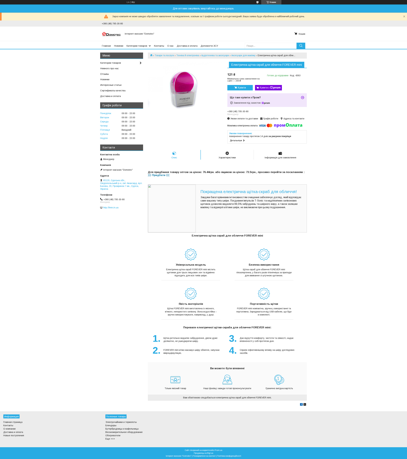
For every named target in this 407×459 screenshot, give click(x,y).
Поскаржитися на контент (204, 456)
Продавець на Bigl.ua (203, 453)
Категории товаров (136, 45)
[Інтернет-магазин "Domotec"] (111, 33)
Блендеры (110, 425)
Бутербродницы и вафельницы (122, 428)
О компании (9, 428)
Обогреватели (112, 435)
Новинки (118, 45)
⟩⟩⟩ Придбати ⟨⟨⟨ (158, 175)
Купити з (264, 87)
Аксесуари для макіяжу (243, 55)
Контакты (159, 45)
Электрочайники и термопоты (121, 422)
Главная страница (12, 422)
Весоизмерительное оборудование (124, 432)
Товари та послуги (164, 55)
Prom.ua (218, 450)
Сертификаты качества (112, 90)
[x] (305, 405)
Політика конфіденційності (229, 456)
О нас (170, 45)
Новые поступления (13, 435)
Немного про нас (109, 68)
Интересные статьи (110, 85)
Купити (242, 87)
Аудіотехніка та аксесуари (215, 55)
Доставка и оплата (187, 45)
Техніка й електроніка (187, 55)
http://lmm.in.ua (110, 207)
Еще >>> (110, 439)
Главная (106, 45)
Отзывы (104, 74)
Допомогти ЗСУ (209, 45)
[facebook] (301, 405)
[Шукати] (301, 46)
